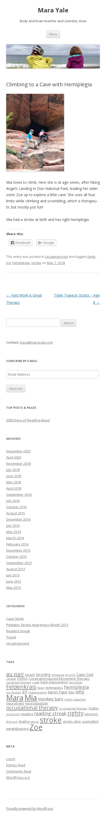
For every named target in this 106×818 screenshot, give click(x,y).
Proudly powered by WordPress (29, 808)
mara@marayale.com (36, 342)
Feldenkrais (21, 686)
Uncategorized (56, 256)
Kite (71, 692)
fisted (41, 688)
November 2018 (18, 463)
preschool (13, 714)
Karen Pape (57, 691)
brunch (70, 675)
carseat (11, 679)
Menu (53, 34)
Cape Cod (84, 674)
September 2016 (19, 494)
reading (27, 714)
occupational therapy (32, 707)
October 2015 (16, 507)
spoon (35, 721)
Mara (14, 698)
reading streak (50, 713)
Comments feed (18, 771)
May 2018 (13, 482)
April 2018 (13, 488)
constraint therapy (18, 682)
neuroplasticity (36, 703)
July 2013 (13, 575)
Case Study (15, 618)
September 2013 (19, 562)
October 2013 (16, 556)
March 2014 (15, 538)
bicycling (43, 674)
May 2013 (13, 587)
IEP (25, 691)
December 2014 (18, 519)
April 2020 (13, 457)
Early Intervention (54, 682)
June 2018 (13, 476)
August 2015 (15, 513)
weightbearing (17, 728)
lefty (79, 692)
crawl (35, 682)
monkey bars (50, 699)
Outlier (93, 708)
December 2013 (18, 550)
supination (90, 721)
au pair (15, 673)
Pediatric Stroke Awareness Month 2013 (37, 624)
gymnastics (54, 687)
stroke (36, 262)
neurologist (15, 703)
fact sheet (75, 682)
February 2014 (17, 544)
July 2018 (13, 469)
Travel (11, 637)
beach (30, 674)
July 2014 (13, 525)
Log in (10, 759)
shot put (11, 721)
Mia (30, 697)
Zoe (36, 727)
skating (24, 721)
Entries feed (15, 765)
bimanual (57, 675)
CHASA (22, 678)
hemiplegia (21, 262)
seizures (91, 714)
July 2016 (13, 500)
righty (75, 713)
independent (38, 692)
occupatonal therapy (73, 708)
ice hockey (13, 692)
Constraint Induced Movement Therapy (59, 678)
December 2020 (18, 451)
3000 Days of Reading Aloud (28, 420)
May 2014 (13, 531)
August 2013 (15, 569)
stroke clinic (72, 721)
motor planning (74, 699)
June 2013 (13, 581)
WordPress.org (18, 777)
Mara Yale (53, 10)
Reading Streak (18, 631)
